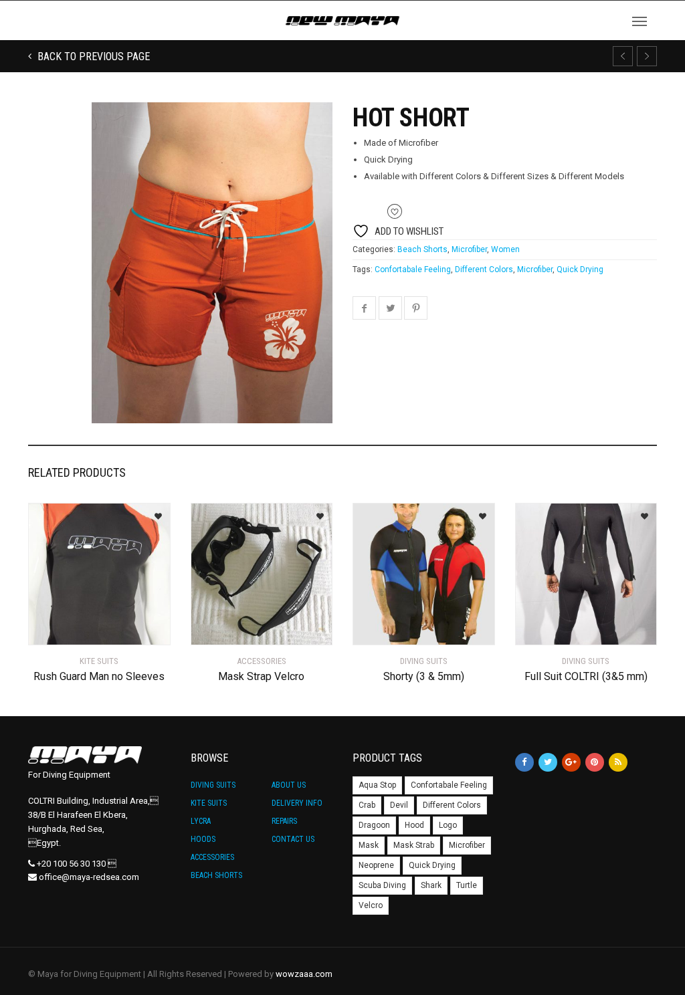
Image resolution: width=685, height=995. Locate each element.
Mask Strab (413, 845)
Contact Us (293, 839)
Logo (448, 825)
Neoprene (376, 865)
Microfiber (469, 249)
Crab (367, 805)
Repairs (284, 821)
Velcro (371, 905)
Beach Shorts (422, 249)
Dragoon (374, 825)
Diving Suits (213, 785)
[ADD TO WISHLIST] (153, 512)
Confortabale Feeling (413, 269)
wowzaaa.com (304, 974)
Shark (431, 885)
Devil (399, 805)
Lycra (201, 821)
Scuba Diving (382, 885)
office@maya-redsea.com (89, 877)
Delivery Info (297, 803)
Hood (414, 825)
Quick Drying (580, 269)
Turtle (466, 885)
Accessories (212, 857)
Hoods (203, 839)
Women (505, 249)
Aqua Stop (377, 785)
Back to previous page (92, 56)
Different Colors (484, 269)
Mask (369, 845)
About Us (289, 785)
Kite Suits (209, 803)
